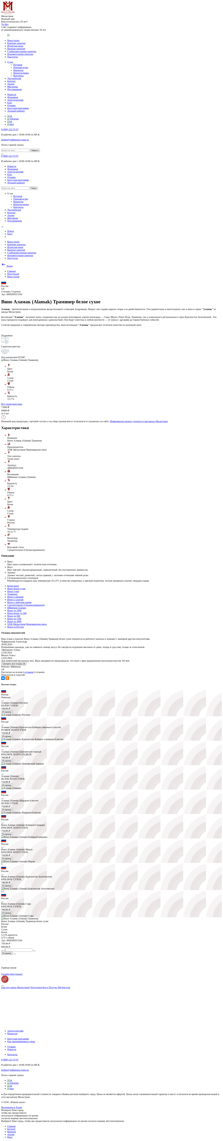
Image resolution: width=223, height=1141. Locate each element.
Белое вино (13, 586)
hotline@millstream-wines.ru (15, 139)
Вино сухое (13, 591)
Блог (9, 102)
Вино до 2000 (14, 621)
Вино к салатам (15, 599)
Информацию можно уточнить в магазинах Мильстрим (139, 421)
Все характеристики (11, 404)
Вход (9, 1137)
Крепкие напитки (16, 43)
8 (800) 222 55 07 (10, 129)
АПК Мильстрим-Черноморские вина (27, 624)
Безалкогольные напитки (20, 54)
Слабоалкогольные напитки (21, 51)
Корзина (11, 1131)
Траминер (12, 594)
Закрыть (35, 150)
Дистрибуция (14, 78)
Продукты (12, 57)
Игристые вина (15, 46)
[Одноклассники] (7, 678)
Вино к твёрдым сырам (19, 602)
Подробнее (7, 335)
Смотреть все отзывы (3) (13, 664)
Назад (9, 266)
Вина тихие (13, 40)
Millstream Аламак (16, 607)
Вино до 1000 (14, 610)
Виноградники (21, 73)
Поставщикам (14, 89)
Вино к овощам (15, 597)
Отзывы (11, 105)
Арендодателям (15, 100)
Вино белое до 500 (17, 613)
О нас (10, 62)
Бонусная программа (18, 108)
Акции (10, 84)
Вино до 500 (13, 616)
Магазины (12, 86)
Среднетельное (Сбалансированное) (26, 605)
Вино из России (15, 627)
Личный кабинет (16, 111)
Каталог (11, 81)
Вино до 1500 (14, 618)
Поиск (34, 188)
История (17, 64)
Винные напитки (16, 48)
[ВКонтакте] (3, 678)
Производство (20, 67)
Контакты (18, 75)
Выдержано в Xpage (11, 1107)
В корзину (7, 712)
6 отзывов (28, 672)
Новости (11, 94)
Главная (11, 1126)
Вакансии (18, 70)
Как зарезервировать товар (21, 1041)
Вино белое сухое (16, 588)
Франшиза (12, 97)
